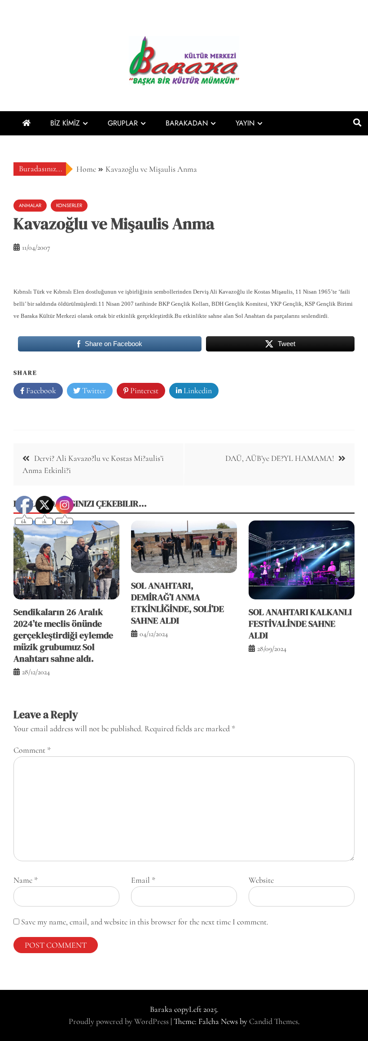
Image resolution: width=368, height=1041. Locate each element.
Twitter (93, 390)
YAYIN (245, 123)
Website (261, 880)
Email (143, 880)
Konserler (69, 205)
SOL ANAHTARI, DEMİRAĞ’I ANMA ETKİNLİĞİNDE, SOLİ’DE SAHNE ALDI (177, 603)
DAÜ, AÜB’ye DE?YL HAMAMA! (279, 458)
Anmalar (30, 205)
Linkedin (197, 390)
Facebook (40, 390)
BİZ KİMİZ (65, 123)
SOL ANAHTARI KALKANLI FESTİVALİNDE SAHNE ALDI (300, 624)
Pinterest (143, 390)
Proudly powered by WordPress (120, 1021)
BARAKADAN (187, 123)
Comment (32, 750)
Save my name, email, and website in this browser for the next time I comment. (144, 922)
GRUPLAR (123, 123)
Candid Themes (273, 1021)
